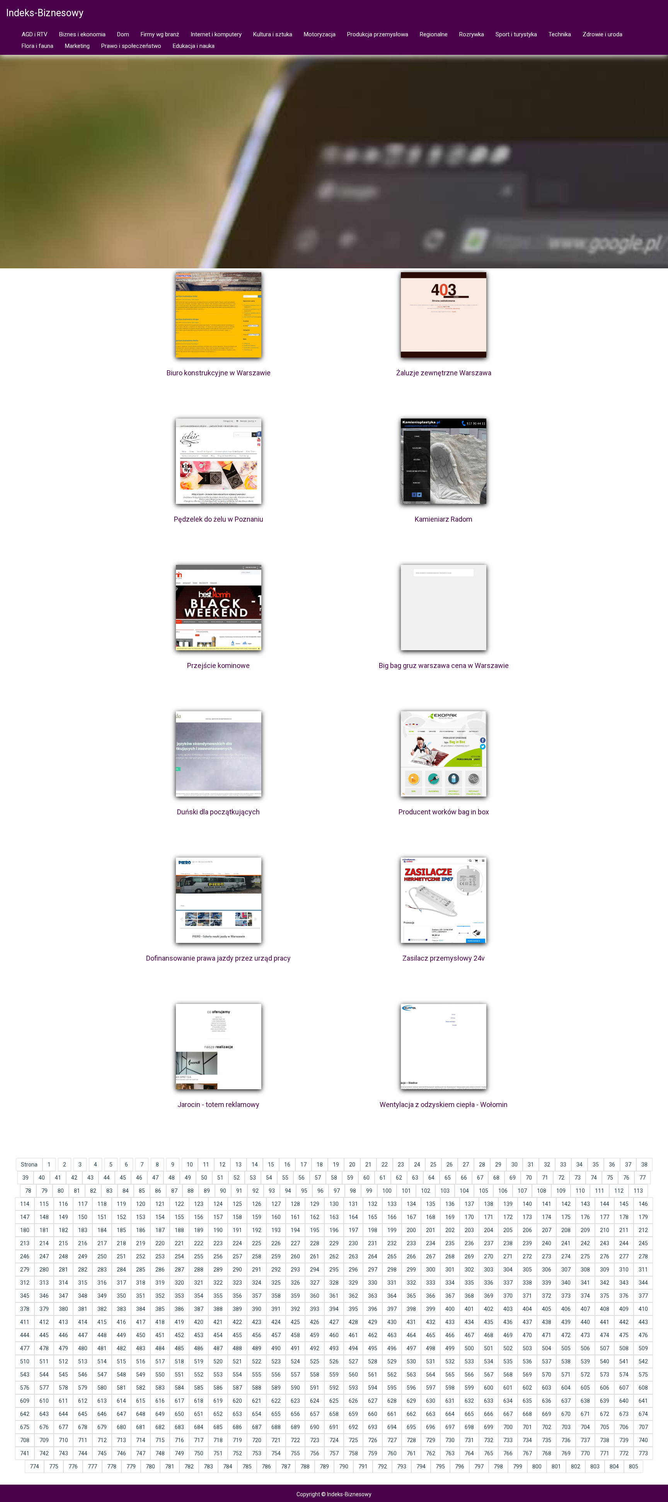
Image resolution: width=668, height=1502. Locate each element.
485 (179, 1348)
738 (604, 1440)
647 (121, 1414)
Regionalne (434, 34)
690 (314, 1427)
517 (160, 1361)
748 (160, 1453)
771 (604, 1453)
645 (82, 1414)
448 (102, 1335)
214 (44, 1243)
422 (237, 1322)
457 (276, 1335)
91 (239, 1191)
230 (353, 1243)
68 (496, 1178)
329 (353, 1283)
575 (643, 1374)
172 (508, 1217)
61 (383, 1178)
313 (44, 1283)
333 (430, 1283)
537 (546, 1361)
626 (353, 1401)
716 (179, 1440)
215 (63, 1243)
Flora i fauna (37, 45)
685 (218, 1427)
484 (160, 1348)
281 (63, 1269)
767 (527, 1453)
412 (44, 1322)
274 (566, 1256)
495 (372, 1348)
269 (469, 1256)
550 (160, 1374)
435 (488, 1322)
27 (466, 1164)
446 (63, 1335)
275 (585, 1256)
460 (334, 1335)
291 (256, 1269)
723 (314, 1440)
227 (295, 1243)
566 (469, 1374)
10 (190, 1164)
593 (353, 1388)
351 (140, 1296)
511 (44, 1361)
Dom (123, 34)
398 (411, 1309)
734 (527, 1440)
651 (198, 1414)
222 (198, 1243)
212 (643, 1230)
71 (545, 1178)
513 (82, 1361)
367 (450, 1296)
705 (604, 1427)
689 (295, 1427)
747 (140, 1453)
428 (353, 1322)
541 (624, 1361)
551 (179, 1374)
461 (353, 1335)
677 (63, 1427)
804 (614, 1466)
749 (179, 1453)
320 (179, 1283)
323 (237, 1283)
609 (24, 1401)
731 (469, 1440)
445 (44, 1335)
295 (334, 1269)
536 (527, 1361)
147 (24, 1217)
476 (643, 1335)
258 (256, 1256)
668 (527, 1414)
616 (160, 1401)
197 (353, 1230)
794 (421, 1466)
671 (585, 1414)
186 (140, 1230)
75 (610, 1178)
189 (198, 1230)
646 (102, 1414)
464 (411, 1335)
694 (392, 1427)
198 (372, 1230)
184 (102, 1230)
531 (430, 1361)
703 (566, 1427)
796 (459, 1466)
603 (546, 1388)
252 (140, 1256)
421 (218, 1322)
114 (24, 1204)
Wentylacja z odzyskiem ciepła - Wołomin (444, 1104)
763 (450, 1453)
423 (256, 1322)
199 (392, 1230)
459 (314, 1335)
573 (604, 1374)
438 (546, 1322)
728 (411, 1440)
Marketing (77, 45)
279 (24, 1269)
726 (372, 1440)
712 (102, 1440)
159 (256, 1217)
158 (237, 1217)
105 (483, 1191)
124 (218, 1204)
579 (82, 1388)
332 (411, 1283)
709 (44, 1440)
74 (594, 1178)
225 (256, 1243)
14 (255, 1164)
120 (140, 1204)
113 (638, 1191)
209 (585, 1230)
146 (643, 1204)
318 (140, 1283)
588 (256, 1388)
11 (206, 1164)
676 (44, 1427)
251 (121, 1256)
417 (140, 1322)
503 (527, 1348)
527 (353, 1361)
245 (643, 1243)
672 (604, 1414)
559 (334, 1374)
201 (430, 1230)
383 (121, 1309)
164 (353, 1217)
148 (44, 1217)
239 (527, 1243)
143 (585, 1204)
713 (121, 1440)
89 (207, 1191)
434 (469, 1322)
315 (82, 1283)
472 (566, 1335)
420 (198, 1322)
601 (508, 1388)
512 (63, 1361)
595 (392, 1388)
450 (140, 1335)
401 (469, 1309)
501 (488, 1348)
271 (508, 1256)
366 (430, 1296)
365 (411, 1296)
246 (24, 1256)
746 (121, 1453)
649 (160, 1414)
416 (121, 1322)
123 (198, 1204)
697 (450, 1427)
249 (82, 1256)
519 (198, 1361)
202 (450, 1230)
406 (566, 1309)
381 (82, 1309)
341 (585, 1283)
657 (314, 1414)
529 (392, 1361)
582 (140, 1388)
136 (450, 1204)
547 (102, 1374)
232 (392, 1243)
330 (372, 1283)
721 (276, 1440)
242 (585, 1243)
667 (508, 1414)
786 (266, 1466)
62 (399, 1178)
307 (566, 1269)
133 (392, 1204)
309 (604, 1269)
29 (498, 1164)
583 (160, 1388)
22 (385, 1164)
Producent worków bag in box (444, 812)
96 (320, 1191)
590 (295, 1388)
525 (314, 1361)
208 (566, 1230)
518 (179, 1361)
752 (237, 1453)
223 (218, 1243)
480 (82, 1348)
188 (179, 1230)
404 (527, 1309)
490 (276, 1348)
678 (82, 1427)
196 (334, 1230)
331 (392, 1283)
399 (430, 1309)
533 (469, 1361)
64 (431, 1178)
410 (643, 1309)
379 (44, 1309)
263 (353, 1256)
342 (604, 1283)
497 (411, 1348)
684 (198, 1427)
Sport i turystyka (516, 34)
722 (295, 1440)
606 (604, 1388)
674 (643, 1414)
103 (445, 1191)
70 (529, 1178)
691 (334, 1427)
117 (82, 1204)
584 (179, 1388)
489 (256, 1348)
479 (63, 1348)
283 (102, 1269)
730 (450, 1440)
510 (24, 1361)
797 (479, 1466)
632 (469, 1401)
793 (401, 1466)
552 (198, 1374)
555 (256, 1374)
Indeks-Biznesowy (45, 13)
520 (218, 1361)
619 (218, 1401)
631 (450, 1401)
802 (575, 1466)
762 (430, 1453)
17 (303, 1164)
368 (469, 1296)
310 (624, 1269)
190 (218, 1230)
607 (624, 1388)
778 (111, 1466)
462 (372, 1335)
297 (372, 1269)
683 (179, 1427)
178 (624, 1217)
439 (566, 1322)
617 (179, 1401)
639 (604, 1401)
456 (256, 1335)
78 (28, 1191)
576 (24, 1388)
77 (642, 1178)
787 (285, 1466)
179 (643, 1217)
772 (624, 1453)
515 (121, 1361)
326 (295, 1283)
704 (585, 1427)
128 (295, 1204)
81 (77, 1191)
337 (508, 1283)
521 (237, 1361)
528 (372, 1361)
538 (566, 1361)
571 (566, 1374)
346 (44, 1296)
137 (469, 1204)
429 (372, 1322)
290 (237, 1269)
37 (628, 1164)
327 (314, 1283)
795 (440, 1466)
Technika (560, 34)
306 (546, 1269)
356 (237, 1296)
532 (450, 1361)
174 (546, 1217)
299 (411, 1269)
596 (411, 1388)
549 (140, 1374)
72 (561, 1178)
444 (24, 1335)
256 (218, 1256)
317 (121, 1283)
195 (314, 1230)
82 (93, 1191)
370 (508, 1296)
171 (488, 1217)
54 (269, 1178)
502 (508, 1348)
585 (198, 1388)
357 (256, 1296)
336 (488, 1283)
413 (63, 1322)
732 (488, 1440)
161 (295, 1217)
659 (353, 1414)
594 (372, 1388)
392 (295, 1309)
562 (392, 1374)
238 (508, 1243)
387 (198, 1309)
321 (198, 1283)
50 (204, 1178)
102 (425, 1191)
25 (433, 1164)
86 (158, 1191)
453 (198, 1335)
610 (44, 1401)
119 (121, 1204)
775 (53, 1466)
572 (585, 1374)
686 (237, 1427)
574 (624, 1374)
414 (82, 1322)
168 (430, 1217)
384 (140, 1309)
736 (566, 1440)
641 (643, 1401)
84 (126, 1191)
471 (546, 1335)
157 (218, 1217)
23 (401, 1164)
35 (596, 1164)
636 (546, 1401)
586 (218, 1388)
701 (527, 1427)
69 (513, 1178)
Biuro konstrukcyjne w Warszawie (219, 373)
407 (585, 1309)
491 (295, 1348)
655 (276, 1414)
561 (372, 1374)
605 (585, 1388)
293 (295, 1269)
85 (142, 1191)
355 (218, 1296)
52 (236, 1178)
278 (643, 1256)
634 (508, 1401)
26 (449, 1164)
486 (198, 1348)
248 (63, 1256)
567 (488, 1374)
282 (82, 1269)
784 (227, 1466)
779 (131, 1466)
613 (102, 1401)
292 (276, 1269)
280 (44, 1269)
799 (517, 1466)
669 (546, 1414)
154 (160, 1217)
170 (469, 1217)
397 (392, 1309)
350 (121, 1296)
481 (102, 1348)
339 (546, 1283)
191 (237, 1230)
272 (527, 1256)
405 (546, 1309)
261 (314, 1256)
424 (276, 1322)
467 (469, 1335)
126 (256, 1204)
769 (566, 1453)
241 (566, 1243)
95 (304, 1191)
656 (295, 1414)
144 (604, 1204)
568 (508, 1374)
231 (372, 1243)
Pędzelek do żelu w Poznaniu (218, 519)
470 (527, 1335)
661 (392, 1414)
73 (577, 1178)
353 (179, 1296)
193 (276, 1230)
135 (430, 1204)
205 (508, 1230)
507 (604, 1348)
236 (469, 1243)
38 (644, 1164)
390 (256, 1309)
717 (198, 1440)
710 (63, 1440)
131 (353, 1204)
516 (140, 1361)
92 (255, 1191)
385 (160, 1309)
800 (537, 1466)
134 (411, 1204)
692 (353, 1427)
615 (140, 1401)
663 (430, 1414)
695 (411, 1427)
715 (160, 1440)
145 (624, 1204)
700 (508, 1427)
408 (604, 1309)
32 (547, 1164)
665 (469, 1414)
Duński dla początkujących (218, 812)
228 (314, 1243)
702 (546, 1427)
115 (44, 1204)
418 (160, 1322)
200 (411, 1230)
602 (527, 1388)
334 (450, 1283)
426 (314, 1322)
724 (334, 1440)
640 (624, 1401)
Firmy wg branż (160, 34)
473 (585, 1335)
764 (469, 1453)
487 (218, 1348)
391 (276, 1309)
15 (271, 1164)
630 (430, 1401)
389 (237, 1309)
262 (334, 1256)
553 (218, 1374)
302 (469, 1269)
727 (392, 1440)
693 (372, 1427)
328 (334, 1283)
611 (63, 1401)
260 (295, 1256)
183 (82, 1230)
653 (237, 1414)
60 (366, 1178)
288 (198, 1269)
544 (44, 1374)
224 (237, 1243)
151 (102, 1217)
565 (450, 1374)
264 (372, 1256)
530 (411, 1361)
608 (643, 1388)
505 (566, 1348)
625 (334, 1401)
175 (566, 1217)
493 (334, 1348)
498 (430, 1348)
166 (392, 1217)
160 (276, 1217)
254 (179, 1256)
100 (387, 1191)
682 (160, 1427)
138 (488, 1204)
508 (624, 1348)
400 (450, 1309)
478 (44, 1348)
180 (24, 1230)
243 (604, 1243)
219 (140, 1243)
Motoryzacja (320, 34)
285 (140, 1269)
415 (102, 1322)
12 (222, 1164)
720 (256, 1440)
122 (179, 1204)
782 (189, 1466)
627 (372, 1401)
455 (237, 1335)
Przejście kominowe (218, 665)
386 (179, 1309)
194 (295, 1230)
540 (604, 1361)
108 (541, 1191)
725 (353, 1440)
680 (121, 1427)
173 (527, 1217)
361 (334, 1296)
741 (24, 1453)
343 (624, 1283)
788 (305, 1466)
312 (24, 1283)
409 (624, 1309)
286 (160, 1269)
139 (508, 1204)
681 (140, 1427)
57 (318, 1178)
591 (314, 1388)
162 (314, 1217)
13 (238, 1164)
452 (179, 1335)
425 (295, 1322)
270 (488, 1256)
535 (508, 1361)
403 (508, 1309)
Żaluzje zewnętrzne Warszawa (443, 373)
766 (508, 1453)
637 (566, 1401)
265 (392, 1256)
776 (73, 1466)
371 (527, 1296)
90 (223, 1191)
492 (314, 1348)
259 (276, 1256)
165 (372, 1217)
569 (527, 1374)
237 (488, 1243)
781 (169, 1466)
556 (276, 1374)
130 (334, 1204)
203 (469, 1230)
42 (74, 1178)
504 (546, 1348)
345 (24, 1296)
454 (218, 1335)
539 (585, 1361)
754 (276, 1453)
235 (450, 1243)
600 (488, 1388)
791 (363, 1466)
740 (643, 1440)
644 (63, 1414)
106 (503, 1191)
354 (198, 1296)
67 (480, 1178)
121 (160, 1204)
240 (546, 1243)
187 (160, 1230)
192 (256, 1230)
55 (285, 1178)
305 (527, 1269)
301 (450, 1269)
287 (179, 1269)
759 (372, 1453)
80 (61, 1191)
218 (121, 1243)
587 (237, 1388)
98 (353, 1191)
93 (272, 1191)
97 (337, 1191)
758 (353, 1453)
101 (406, 1191)
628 (392, 1401)
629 (411, 1401)
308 (585, 1269)
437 (527, 1322)
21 (368, 1164)
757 (334, 1453)
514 (102, 1361)
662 (411, 1414)
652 (218, 1414)
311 (643, 1269)
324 (256, 1283)
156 (198, 1217)
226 (276, 1243)
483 (140, 1348)
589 (276, 1388)
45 (123, 1178)
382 (102, 1309)
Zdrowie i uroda (602, 34)
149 (63, 1217)
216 (82, 1243)
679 (102, 1427)
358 (276, 1296)
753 (256, 1453)
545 (63, 1374)
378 (24, 1309)
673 (624, 1414)
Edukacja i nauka (194, 45)
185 (121, 1230)
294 (314, 1269)
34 (579, 1164)
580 (102, 1388)
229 (334, 1243)
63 (415, 1178)
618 (198, 1401)
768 (546, 1453)
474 (604, 1335)
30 (514, 1164)
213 (24, 1243)
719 (237, 1440)
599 (469, 1388)
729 (430, 1440)
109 (561, 1191)
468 (488, 1335)
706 (624, 1427)
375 (604, 1296)
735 (546, 1440)
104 (464, 1191)
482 (121, 1348)
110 (580, 1191)
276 (604, 1256)
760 (392, 1453)
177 (604, 1217)
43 (90, 1178)
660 (372, 1414)
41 (58, 1178)
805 (633, 1466)
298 (392, 1269)
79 (44, 1191)
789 (324, 1466)
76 (626, 1178)
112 (619, 1191)
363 (372, 1296)
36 (612, 1164)
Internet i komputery (216, 34)
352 (160, 1296)
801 (556, 1466)
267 (430, 1256)
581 (121, 1388)
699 (488, 1427)
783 (208, 1466)
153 (140, 1217)
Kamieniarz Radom (443, 519)
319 (160, 1283)
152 (121, 1217)
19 (336, 1164)
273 (546, 1256)
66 (464, 1178)
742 (44, 1453)
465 (430, 1335)
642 (24, 1414)
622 (276, 1401)
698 (469, 1427)
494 (353, 1348)
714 (140, 1440)
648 (140, 1414)
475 (624, 1335)
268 (450, 1256)
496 (392, 1348)
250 (102, 1256)
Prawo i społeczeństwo (131, 45)
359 (295, 1296)
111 (599, 1191)
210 (604, 1230)
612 (82, 1401)
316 (102, 1283)
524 (295, 1361)
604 (566, 1388)
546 (82, 1374)
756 (314, 1453)
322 (218, 1283)
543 (24, 1374)
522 (256, 1361)
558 (314, 1374)
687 (256, 1427)
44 (107, 1178)
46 (139, 1178)
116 (63, 1204)
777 (92, 1466)
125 (237, 1204)
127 (276, 1204)
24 (417, 1164)
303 (488, 1269)
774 (34, 1466)
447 (82, 1335)
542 (643, 1361)
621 (256, 1401)
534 (488, 1361)
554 (237, 1374)
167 (411, 1217)
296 (353, 1269)
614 (121, 1401)
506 (585, 1348)
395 (353, 1309)
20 (352, 1164)
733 (508, 1440)
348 (82, 1296)
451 (160, 1335)
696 (430, 1427)
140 (527, 1204)
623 (295, 1401)
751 (218, 1453)
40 (42, 1178)
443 (643, 1322)
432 (430, 1322)
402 (488, 1309)
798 (498, 1466)
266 (411, 1256)
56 (301, 1178)
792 (382, 1466)
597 (430, 1388)
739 (624, 1440)
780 (150, 1466)
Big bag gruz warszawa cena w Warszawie (444, 665)
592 (334, 1388)
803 (595, 1466)
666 (488, 1414)
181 (44, 1230)
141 (546, 1204)
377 (643, 1296)
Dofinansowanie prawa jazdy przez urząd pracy (218, 958)
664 (450, 1414)
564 (430, 1374)
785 (247, 1466)
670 (566, 1414)
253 (160, 1256)
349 (102, 1296)
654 (256, 1414)
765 (488, 1453)
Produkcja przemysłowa (377, 34)
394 (334, 1309)
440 (585, 1322)
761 (411, 1453)
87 (174, 1191)
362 (353, 1296)
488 (237, 1348)
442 (624, 1322)
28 (482, 1164)
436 (508, 1322)
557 (295, 1374)
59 (350, 1178)
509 (643, 1348)
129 (314, 1204)
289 (218, 1269)
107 (522, 1191)
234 (430, 1243)
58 (334, 1178)
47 (155, 1178)
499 (450, 1348)
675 (24, 1427)
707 (643, 1427)
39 (25, 1178)
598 (450, 1388)
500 (469, 1348)
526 (334, 1361)
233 (411, 1243)
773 (643, 1453)
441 (604, 1322)
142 (566, 1204)
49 (188, 1178)
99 (369, 1191)
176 (585, 1217)
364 (392, 1296)
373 (566, 1296)
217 (102, 1243)
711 (82, 1440)
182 (63, 1230)
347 (63, 1296)
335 (469, 1283)
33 (563, 1164)
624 (314, 1401)
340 (566, 1283)
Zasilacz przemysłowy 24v (443, 958)
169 (450, 1217)
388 (218, 1309)
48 (172, 1178)
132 (372, 1204)
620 (237, 1401)
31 (531, 1164)
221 (179, 1243)
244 (624, 1243)
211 (624, 1230)
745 (102, 1453)
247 (44, 1256)
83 (109, 1191)
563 (411, 1374)
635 (527, 1401)
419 (179, 1322)
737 (585, 1440)
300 (430, 1269)
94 (288, 1191)
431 (411, 1322)
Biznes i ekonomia (82, 34)
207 (546, 1230)
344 (643, 1283)
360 (314, 1296)
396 (372, 1309)
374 (585, 1296)
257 (237, 1256)
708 (24, 1440)
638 (585, 1401)
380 (63, 1309)
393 (314, 1309)
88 (190, 1191)
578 (63, 1388)
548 (121, 1374)
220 (160, 1243)
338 (527, 1283)
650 (179, 1414)
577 (44, 1388)
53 (253, 1178)
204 (488, 1230)
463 (392, 1335)
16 (287, 1164)
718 (218, 1440)
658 (334, 1414)
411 (24, 1322)
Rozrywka (471, 34)
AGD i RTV (35, 34)
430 (392, 1322)
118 (102, 1204)
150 (82, 1217)
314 (63, 1283)
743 (63, 1453)
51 (220, 1178)
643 (44, 1414)
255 (198, 1256)
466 (450, 1335)
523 (276, 1361)
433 (450, 1322)
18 (320, 1164)
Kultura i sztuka (272, 34)
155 (179, 1217)
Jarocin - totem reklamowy (218, 1104)
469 (508, 1335)
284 (121, 1269)
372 (546, 1296)
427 (334, 1322)
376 (624, 1296)
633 (488, 1401)
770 (585, 1453)
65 (448, 1178)
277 (624, 1256)
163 (334, 1217)
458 (295, 1335)
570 (546, 1374)
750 (198, 1453)
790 (343, 1466)
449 (121, 1335)
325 (276, 1283)
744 (82, 1453)
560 (353, 1374)
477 (24, 1348)
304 (508, 1269)
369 (488, 1296)
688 (276, 1427)
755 (295, 1453)
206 (527, 1230)
